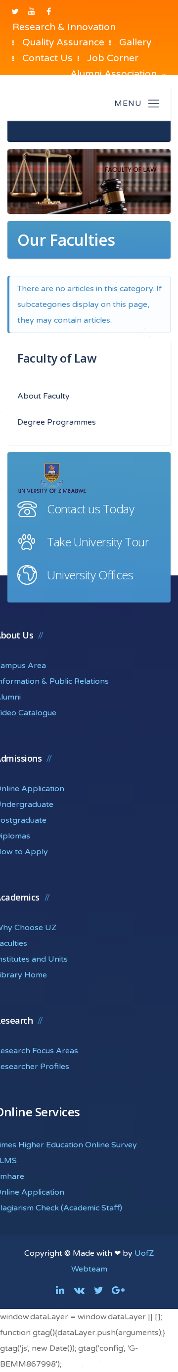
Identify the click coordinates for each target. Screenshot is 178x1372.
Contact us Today (90, 509)
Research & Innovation (64, 27)
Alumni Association (114, 73)
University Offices (90, 575)
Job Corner (113, 58)
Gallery (135, 42)
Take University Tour (98, 542)
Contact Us (47, 58)
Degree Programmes (56, 422)
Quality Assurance (63, 42)
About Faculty (43, 396)
